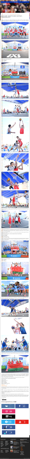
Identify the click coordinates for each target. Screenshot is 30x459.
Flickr (21, 450)
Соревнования (7, 451)
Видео (1, 446)
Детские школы (16, 10)
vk (21, 3)
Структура (2, 12)
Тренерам (2, 59)
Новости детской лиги (2, 182)
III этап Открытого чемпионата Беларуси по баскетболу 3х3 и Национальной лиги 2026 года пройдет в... (16, 443)
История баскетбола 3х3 (2, 173)
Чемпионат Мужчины (6, 10)
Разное (2, 107)
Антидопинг (22, 9)
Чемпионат (2, 99)
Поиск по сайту (20, 3)
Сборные (2, 98)
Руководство (6, 450)
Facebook (22, 446)
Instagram (22, 448)
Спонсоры (25, 9)
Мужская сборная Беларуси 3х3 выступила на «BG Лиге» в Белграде (16, 447)
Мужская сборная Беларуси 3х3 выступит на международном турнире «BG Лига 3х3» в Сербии (16, 451)
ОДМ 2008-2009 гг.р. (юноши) (2, 248)
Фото (27, 9)
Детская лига (19, 10)
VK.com (21, 447)
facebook (22, 3)
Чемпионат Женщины (10, 10)
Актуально (3, 9)
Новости (2, 451)
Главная (2, 450)
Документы (2, 25)
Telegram (22, 449)
